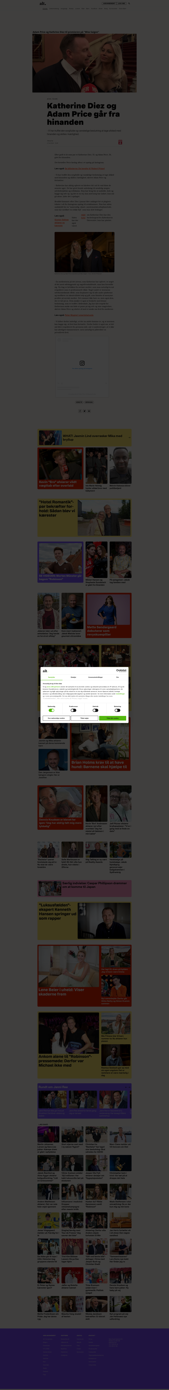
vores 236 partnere (53, 687)
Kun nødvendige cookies (56, 718)
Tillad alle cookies (113, 718)
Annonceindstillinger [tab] (95, 677)
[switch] (73, 710)
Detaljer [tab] (73, 677)
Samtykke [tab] (51, 677)
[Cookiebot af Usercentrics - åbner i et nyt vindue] (117, 670)
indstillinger (120, 694)
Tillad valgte (84, 718)
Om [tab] (117, 677)
